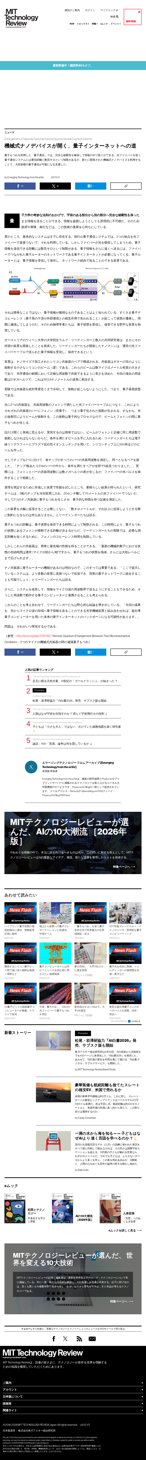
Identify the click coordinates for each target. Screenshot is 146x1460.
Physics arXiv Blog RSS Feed (56, 795)
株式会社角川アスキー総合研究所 (37, 1430)
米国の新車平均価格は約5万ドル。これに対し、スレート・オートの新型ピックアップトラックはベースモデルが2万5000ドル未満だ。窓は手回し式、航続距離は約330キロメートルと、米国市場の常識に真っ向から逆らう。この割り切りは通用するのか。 (108, 1104)
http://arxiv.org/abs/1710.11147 (34, 636)
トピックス (83, 23)
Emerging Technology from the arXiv (25, 177)
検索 (112, 16)
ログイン (90, 10)
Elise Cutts (83, 1170)
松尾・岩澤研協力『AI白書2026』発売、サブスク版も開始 (69, 695)
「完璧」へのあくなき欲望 (131, 1217)
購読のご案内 (72, 10)
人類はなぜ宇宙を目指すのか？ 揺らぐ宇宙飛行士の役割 (69, 711)
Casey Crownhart (87, 1117)
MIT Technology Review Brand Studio (97, 1069)
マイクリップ (107, 10)
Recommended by (119, 1021)
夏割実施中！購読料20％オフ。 (73, 65)
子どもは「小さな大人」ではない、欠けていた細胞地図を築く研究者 (77, 724)
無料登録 (131, 21)
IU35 (72, 23)
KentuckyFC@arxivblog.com (84, 791)
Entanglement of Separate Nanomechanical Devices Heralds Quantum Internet (48, 139)
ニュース (9, 132)
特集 (95, 23)
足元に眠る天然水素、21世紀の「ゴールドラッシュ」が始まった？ (75, 678)
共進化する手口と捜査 (36, 1215)
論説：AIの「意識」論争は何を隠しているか (61, 741)
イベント (116, 23)
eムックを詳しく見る (122, 1230)
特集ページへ (121, 866)
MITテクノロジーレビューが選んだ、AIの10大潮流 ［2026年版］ (69, 832)
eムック (104, 23)
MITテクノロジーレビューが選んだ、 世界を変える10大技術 (73, 1259)
